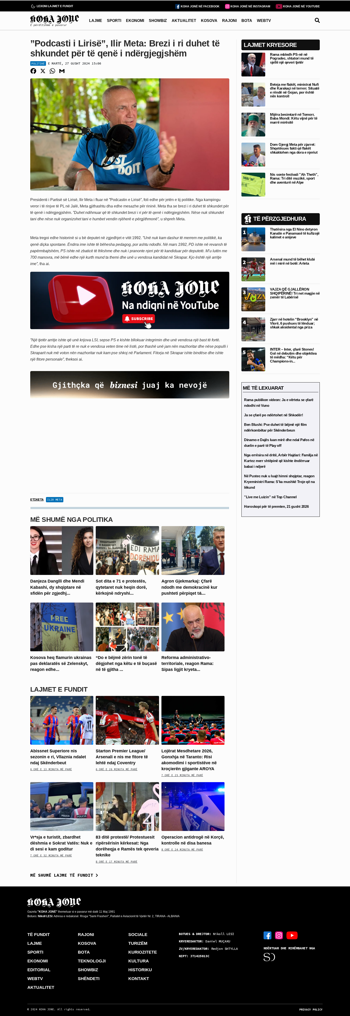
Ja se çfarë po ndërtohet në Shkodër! (273, 415)
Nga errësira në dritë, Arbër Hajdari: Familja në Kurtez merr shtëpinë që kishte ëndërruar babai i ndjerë (281, 460)
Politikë (38, 63)
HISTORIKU (140, 969)
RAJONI (229, 21)
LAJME (95, 21)
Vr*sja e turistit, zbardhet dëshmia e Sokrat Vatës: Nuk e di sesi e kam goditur (61, 843)
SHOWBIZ (158, 21)
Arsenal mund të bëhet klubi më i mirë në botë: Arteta (292, 261)
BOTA (246, 21)
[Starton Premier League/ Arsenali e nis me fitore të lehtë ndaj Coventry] (127, 720)
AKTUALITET (184, 21)
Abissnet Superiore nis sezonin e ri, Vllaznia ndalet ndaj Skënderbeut (58, 757)
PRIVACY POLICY (311, 1009)
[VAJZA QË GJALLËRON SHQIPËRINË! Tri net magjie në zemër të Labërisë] (253, 299)
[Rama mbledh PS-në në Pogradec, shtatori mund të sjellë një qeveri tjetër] (253, 64)
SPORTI (114, 21)
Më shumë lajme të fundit (63, 875)
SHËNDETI (89, 978)
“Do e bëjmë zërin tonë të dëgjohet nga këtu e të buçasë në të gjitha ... (126, 663)
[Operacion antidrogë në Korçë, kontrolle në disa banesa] (193, 806)
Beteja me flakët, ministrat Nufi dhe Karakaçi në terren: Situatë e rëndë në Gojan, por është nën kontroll (294, 90)
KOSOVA (209, 21)
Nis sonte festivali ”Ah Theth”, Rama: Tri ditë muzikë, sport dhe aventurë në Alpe (294, 178)
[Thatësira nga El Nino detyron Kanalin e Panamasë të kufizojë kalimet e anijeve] (253, 239)
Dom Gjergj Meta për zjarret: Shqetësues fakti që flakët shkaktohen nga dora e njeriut (293, 148)
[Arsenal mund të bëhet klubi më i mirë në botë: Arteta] (253, 269)
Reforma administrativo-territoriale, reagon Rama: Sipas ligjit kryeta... (187, 663)
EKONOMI (135, 21)
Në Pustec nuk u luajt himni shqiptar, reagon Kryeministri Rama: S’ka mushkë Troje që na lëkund (279, 481)
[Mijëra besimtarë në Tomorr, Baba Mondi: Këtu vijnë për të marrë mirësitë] (253, 124)
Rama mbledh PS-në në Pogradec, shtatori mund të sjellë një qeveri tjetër (291, 58)
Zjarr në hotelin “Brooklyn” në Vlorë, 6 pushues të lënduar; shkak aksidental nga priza (294, 323)
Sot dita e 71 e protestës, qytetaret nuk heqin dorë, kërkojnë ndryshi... (121, 587)
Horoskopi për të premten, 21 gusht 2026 (276, 506)
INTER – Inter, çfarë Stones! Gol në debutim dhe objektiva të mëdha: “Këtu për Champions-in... (293, 355)
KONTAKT (138, 978)
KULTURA (138, 961)
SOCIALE (137, 934)
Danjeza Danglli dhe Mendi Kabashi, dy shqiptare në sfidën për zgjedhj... (57, 587)
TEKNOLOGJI (92, 961)
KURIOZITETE (142, 952)
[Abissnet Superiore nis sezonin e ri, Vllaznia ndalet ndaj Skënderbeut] (61, 720)
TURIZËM (137, 943)
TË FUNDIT (38, 934)
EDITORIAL (38, 969)
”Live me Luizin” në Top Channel (270, 497)
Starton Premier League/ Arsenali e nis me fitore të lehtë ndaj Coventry (122, 757)
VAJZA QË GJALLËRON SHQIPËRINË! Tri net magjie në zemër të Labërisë (295, 293)
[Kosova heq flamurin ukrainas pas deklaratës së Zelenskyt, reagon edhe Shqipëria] (61, 627)
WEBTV (264, 21)
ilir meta (54, 499)
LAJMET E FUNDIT (58, 689)
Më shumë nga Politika (71, 519)
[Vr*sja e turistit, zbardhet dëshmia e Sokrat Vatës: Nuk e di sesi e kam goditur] (61, 806)
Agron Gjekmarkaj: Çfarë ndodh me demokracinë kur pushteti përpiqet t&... (189, 587)
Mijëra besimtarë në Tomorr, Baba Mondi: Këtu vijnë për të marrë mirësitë (293, 118)
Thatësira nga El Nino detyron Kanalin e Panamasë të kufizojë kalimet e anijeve (295, 233)
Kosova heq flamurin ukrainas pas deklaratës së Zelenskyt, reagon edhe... (60, 663)
